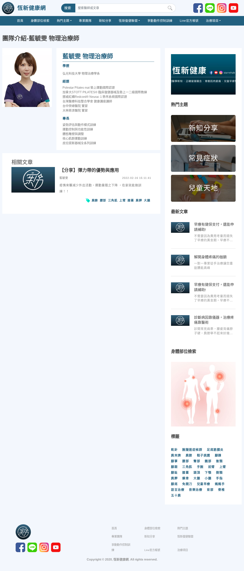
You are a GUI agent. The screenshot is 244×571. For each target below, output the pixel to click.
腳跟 (174, 466)
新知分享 (105, 20)
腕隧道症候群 (192, 449)
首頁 (20, 20)
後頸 (219, 461)
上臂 (122, 200)
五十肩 (176, 495)
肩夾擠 (176, 455)
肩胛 (139, 200)
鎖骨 (185, 478)
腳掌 (174, 461)
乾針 (174, 449)
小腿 (208, 478)
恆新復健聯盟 (128, 20)
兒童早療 (203, 484)
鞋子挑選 (203, 455)
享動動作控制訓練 (160, 20)
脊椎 (221, 489)
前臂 (211, 466)
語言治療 (177, 489)
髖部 (208, 461)
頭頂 (196, 472)
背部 (210, 489)
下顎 (208, 472)
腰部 (103, 200)
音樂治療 (195, 489)
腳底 (174, 484)
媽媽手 (220, 484)
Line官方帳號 (189, 20)
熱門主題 (63, 20)
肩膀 (95, 200)
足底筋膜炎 (215, 449)
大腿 (147, 200)
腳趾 (174, 472)
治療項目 (212, 20)
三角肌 (113, 200)
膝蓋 (131, 200)
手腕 (200, 466)
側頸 (219, 472)
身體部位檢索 (40, 20)
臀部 (196, 461)
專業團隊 (85, 20)
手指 (219, 478)
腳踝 (218, 455)
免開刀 (187, 484)
